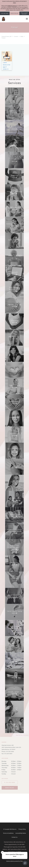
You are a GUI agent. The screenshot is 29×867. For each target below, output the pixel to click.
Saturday (8, 771)
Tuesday (11, 763)
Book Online (9, 787)
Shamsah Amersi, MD (7, 36)
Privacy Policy (22, 829)
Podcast (3, 38)
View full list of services (22, 735)
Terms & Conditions (8, 833)
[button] (14, 13)
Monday (11, 761)
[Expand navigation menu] (27, 18)
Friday (11, 769)
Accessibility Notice (21, 833)
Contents (16, 36)
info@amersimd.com (12, 5)
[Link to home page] (4, 18)
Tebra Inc (14, 829)
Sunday (8, 774)
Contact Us (14, 837)
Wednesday (11, 765)
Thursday (11, 767)
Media (22, 36)
